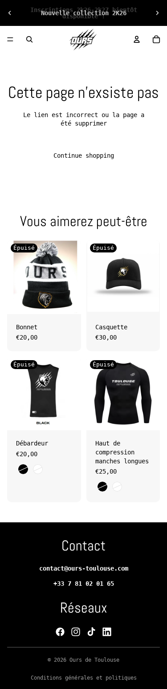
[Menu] (10, 39)
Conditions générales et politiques (84, 678)
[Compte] (137, 39)
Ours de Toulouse (94, 660)
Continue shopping (83, 155)
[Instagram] (75, 631)
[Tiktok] (91, 631)
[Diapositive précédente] (10, 13)
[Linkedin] (107, 631)
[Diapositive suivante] (157, 13)
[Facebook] (60, 631)
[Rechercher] (29, 39)
